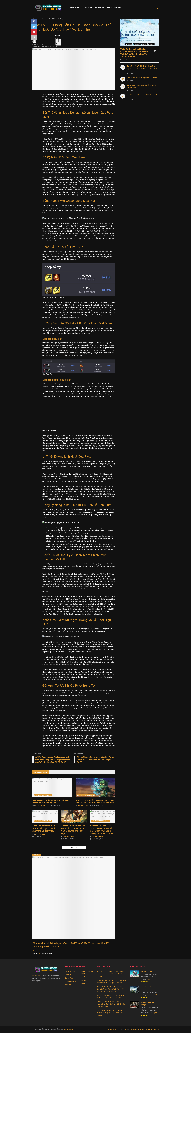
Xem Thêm (74, 847)
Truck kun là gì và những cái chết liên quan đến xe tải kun (141, 86)
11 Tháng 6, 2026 (54, 805)
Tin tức (83, 980)
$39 (149, 979)
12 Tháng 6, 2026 (97, 839)
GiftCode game (70, 981)
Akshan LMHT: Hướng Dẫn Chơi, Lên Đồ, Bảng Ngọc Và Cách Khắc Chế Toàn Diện (73, 829)
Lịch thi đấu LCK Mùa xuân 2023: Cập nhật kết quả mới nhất (142, 96)
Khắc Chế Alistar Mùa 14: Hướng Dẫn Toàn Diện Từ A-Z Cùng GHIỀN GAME (44, 828)
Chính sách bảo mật (136, 1029)
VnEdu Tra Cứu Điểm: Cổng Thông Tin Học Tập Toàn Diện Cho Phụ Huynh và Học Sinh (110, 973)
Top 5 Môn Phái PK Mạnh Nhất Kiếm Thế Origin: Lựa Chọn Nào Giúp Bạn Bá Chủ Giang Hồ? (142, 68)
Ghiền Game (36, 976)
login (39, 953)
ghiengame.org (68, 1029)
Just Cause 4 (146, 987)
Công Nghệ (100, 8)
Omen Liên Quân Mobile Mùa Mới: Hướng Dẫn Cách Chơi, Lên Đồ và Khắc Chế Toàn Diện (111, 1004)
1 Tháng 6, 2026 (39, 836)
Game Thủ (69, 978)
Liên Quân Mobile (87, 977)
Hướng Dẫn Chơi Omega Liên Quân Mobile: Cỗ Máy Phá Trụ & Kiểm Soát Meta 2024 (110, 1012)
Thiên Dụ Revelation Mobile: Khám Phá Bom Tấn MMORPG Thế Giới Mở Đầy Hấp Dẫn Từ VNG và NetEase (134, 53)
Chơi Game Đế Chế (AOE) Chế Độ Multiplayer (142, 78)
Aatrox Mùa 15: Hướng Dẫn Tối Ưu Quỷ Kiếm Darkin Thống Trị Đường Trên (50, 801)
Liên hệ (125, 1029)
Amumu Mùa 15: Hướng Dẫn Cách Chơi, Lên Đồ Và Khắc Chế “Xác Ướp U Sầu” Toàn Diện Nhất (95, 801)
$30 (156, 995)
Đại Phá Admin (45, 41)
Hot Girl (118, 8)
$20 (155, 1013)
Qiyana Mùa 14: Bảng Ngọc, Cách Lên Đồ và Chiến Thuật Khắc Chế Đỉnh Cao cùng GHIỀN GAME (71, 944)
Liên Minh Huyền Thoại (56, 19)
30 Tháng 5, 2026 (97, 805)
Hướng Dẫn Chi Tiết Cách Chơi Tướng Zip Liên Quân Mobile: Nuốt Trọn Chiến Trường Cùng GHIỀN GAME (111, 989)
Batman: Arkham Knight (147, 1003)
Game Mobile (75, 8)
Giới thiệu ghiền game (114, 1029)
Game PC (88, 8)
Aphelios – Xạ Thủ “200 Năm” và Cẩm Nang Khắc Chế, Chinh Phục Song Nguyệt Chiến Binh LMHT (101, 829)
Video (109, 8)
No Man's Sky (146, 971)
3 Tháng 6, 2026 (37, 44)
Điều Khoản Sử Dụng (152, 1029)
